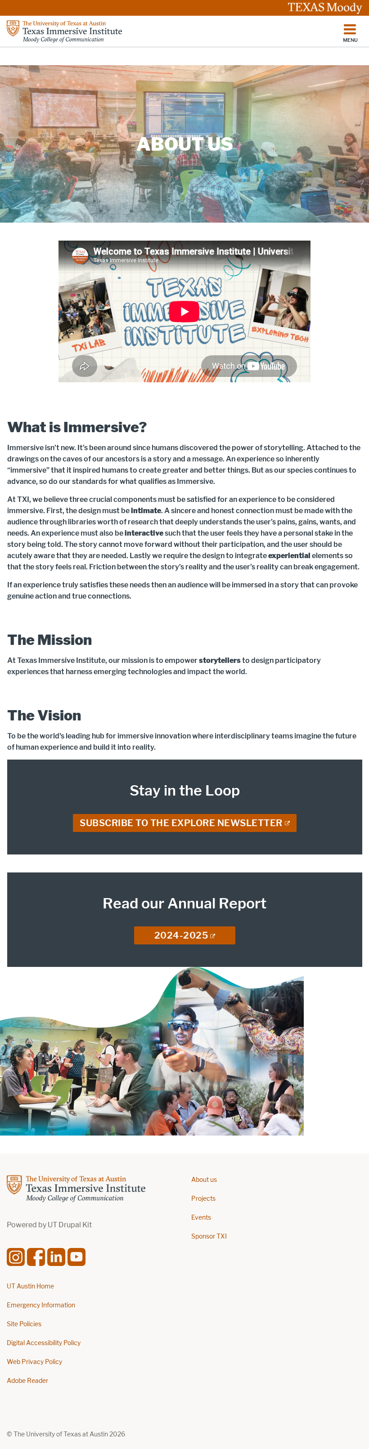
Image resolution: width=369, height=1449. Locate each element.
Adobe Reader (27, 1381)
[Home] (64, 31)
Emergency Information (41, 1305)
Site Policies (24, 1324)
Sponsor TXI (209, 1236)
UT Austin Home (30, 1286)
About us (204, 1180)
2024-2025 (181, 935)
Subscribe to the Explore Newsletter (181, 823)
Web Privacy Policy (34, 1362)
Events (201, 1217)
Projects (203, 1199)
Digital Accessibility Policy (44, 1343)
